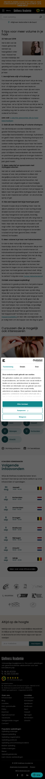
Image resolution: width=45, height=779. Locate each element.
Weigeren (22, 417)
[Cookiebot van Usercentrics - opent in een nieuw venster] (32, 360)
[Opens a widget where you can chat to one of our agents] (37, 775)
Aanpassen (21, 410)
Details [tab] (22, 367)
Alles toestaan (22, 404)
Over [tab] (37, 367)
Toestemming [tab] (8, 367)
